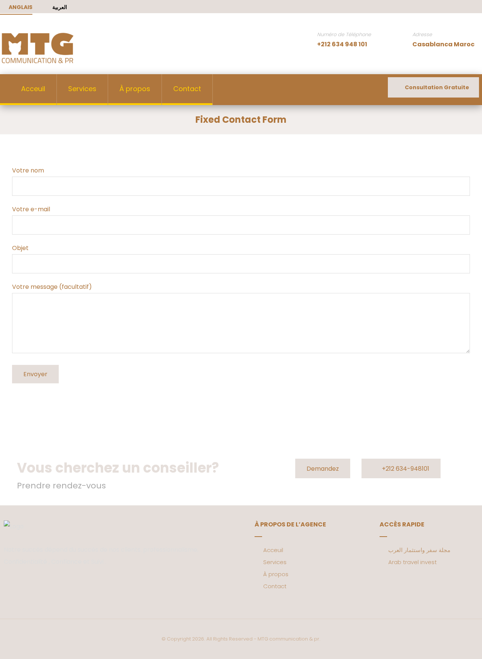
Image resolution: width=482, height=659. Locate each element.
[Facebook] (452, 7)
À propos (275, 574)
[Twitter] (464, 7)
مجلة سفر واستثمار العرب (419, 550)
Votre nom (28, 170)
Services (275, 562)
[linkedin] (32, 585)
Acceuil (273, 550)
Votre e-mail (31, 209)
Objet (20, 248)
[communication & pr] (37, 48)
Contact (275, 586)
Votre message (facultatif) (52, 286)
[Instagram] (476, 7)
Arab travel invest (412, 562)
